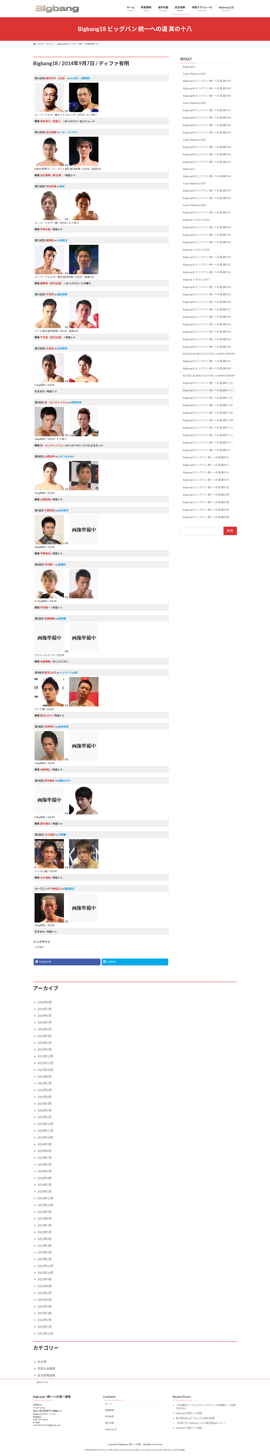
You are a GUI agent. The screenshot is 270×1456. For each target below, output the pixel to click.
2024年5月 (44, 1164)
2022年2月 (44, 1319)
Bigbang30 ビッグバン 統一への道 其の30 (207, 286)
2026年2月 (44, 1042)
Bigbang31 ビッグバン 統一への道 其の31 (207, 271)
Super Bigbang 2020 (194, 205)
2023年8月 (44, 1218)
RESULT (186, 59)
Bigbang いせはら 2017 (196, 279)
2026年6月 (44, 1015)
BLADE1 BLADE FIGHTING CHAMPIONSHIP (209, 375)
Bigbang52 (189, 168)
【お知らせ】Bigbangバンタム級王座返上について (201, 1422)
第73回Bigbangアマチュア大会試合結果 (195, 1417)
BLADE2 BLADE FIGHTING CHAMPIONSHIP (209, 353)
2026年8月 (44, 1002)
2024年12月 (45, 1123)
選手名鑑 (109, 1422)
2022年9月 (44, 1279)
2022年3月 (44, 1313)
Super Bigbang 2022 (194, 139)
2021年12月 (45, 1333)
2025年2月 (44, 1110)
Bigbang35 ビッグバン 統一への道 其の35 (207, 234)
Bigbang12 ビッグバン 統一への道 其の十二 (208, 434)
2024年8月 (44, 1150)
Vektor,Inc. (168, 1449)
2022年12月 (45, 1265)
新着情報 (109, 1410)
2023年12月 (45, 1198)
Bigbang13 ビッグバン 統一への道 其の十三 (208, 427)
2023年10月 (45, 1205)
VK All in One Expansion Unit (146, 1449)
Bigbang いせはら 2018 (196, 249)
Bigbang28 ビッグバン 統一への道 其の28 (207, 301)
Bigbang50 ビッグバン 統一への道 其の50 (207, 80)
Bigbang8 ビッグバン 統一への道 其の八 (206, 464)
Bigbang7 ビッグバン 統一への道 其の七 (206, 472)
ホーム (108, 1403)
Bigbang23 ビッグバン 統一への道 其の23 (207, 339)
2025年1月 (44, 1117)
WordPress (102, 1449)
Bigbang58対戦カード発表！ (190, 1413)
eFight (40, 946)
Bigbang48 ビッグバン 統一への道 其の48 (207, 95)
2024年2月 (44, 1184)
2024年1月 (44, 1191)
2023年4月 (44, 1238)
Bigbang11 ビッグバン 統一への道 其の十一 (208, 442)
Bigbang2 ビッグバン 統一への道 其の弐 (206, 509)
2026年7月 (44, 1009)
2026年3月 (44, 1036)
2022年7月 (44, 1292)
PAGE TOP (260, 1408)
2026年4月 (44, 1029)
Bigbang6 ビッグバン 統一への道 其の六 (206, 479)
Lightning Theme (121, 1449)
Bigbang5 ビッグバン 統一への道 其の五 (206, 487)
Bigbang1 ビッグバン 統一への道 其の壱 (206, 517)
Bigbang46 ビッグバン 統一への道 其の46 (207, 117)
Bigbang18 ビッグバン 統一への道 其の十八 (208, 390)
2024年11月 (45, 1130)
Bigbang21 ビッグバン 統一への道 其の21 (207, 360)
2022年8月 (44, 1286)
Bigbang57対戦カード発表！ (190, 1427)
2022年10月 (45, 1272)
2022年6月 (44, 1299)
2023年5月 (44, 1232)
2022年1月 (44, 1326)
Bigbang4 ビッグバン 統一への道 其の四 (206, 494)
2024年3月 (44, 1178)
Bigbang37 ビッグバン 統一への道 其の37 (207, 212)
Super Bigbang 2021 (194, 183)
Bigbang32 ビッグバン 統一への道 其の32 (207, 264)
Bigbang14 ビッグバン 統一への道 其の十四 (208, 420)
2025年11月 (45, 1063)
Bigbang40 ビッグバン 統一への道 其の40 (207, 176)
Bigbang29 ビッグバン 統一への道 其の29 (207, 294)
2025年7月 (44, 1083)
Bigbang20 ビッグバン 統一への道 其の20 (207, 368)
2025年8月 (44, 1076)
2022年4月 (44, 1306)
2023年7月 (44, 1225)
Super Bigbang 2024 (194, 73)
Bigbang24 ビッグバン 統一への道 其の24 (207, 331)
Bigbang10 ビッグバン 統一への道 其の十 (207, 449)
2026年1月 (44, 1049)
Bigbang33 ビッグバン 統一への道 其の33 (207, 257)
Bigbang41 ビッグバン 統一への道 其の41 (207, 161)
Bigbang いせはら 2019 (196, 219)
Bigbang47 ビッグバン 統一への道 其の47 (207, 110)
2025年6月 (44, 1090)
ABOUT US (42, 1382)
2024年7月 (44, 1157)
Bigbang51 (189, 66)
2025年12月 (45, 1056)
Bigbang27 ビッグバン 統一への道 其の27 (207, 309)
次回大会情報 (46, 1368)
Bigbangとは (111, 1429)
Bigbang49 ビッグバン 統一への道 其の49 (207, 88)
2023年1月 (44, 1259)
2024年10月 (45, 1137)
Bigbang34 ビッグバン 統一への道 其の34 (207, 242)
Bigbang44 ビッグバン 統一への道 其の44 (207, 132)
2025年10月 (45, 1069)
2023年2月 (44, 1252)
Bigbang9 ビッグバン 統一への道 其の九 (206, 457)
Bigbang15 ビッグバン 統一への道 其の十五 (208, 412)
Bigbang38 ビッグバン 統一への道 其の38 (207, 197)
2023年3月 (44, 1245)
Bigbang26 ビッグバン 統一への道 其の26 (207, 316)
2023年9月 (44, 1211)
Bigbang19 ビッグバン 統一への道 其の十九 (208, 382)
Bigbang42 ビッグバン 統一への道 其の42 (207, 154)
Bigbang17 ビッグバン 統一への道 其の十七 (208, 397)
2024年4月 (44, 1171)
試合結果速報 (46, 1375)
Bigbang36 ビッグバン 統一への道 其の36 (207, 227)
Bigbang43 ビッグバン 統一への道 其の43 (207, 146)
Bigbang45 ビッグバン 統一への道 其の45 (207, 124)
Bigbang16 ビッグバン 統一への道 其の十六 (208, 405)
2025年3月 (44, 1103)
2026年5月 (44, 1022)
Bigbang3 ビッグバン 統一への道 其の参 (206, 502)
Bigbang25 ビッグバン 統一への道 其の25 (207, 324)
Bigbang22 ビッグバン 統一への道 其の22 (207, 346)
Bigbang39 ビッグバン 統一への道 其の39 (207, 190)
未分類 (41, 1361)
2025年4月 (44, 1096)
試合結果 (109, 1416)
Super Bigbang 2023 (194, 102)
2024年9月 (44, 1144)
